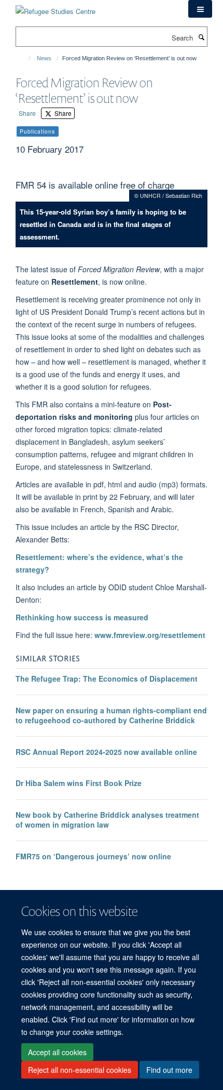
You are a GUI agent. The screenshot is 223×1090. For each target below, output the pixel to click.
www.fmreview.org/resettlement (149, 635)
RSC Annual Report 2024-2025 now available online (106, 752)
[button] (200, 9)
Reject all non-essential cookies (79, 1070)
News (44, 58)
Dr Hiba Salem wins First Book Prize (79, 783)
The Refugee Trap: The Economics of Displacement (107, 678)
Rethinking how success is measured (82, 617)
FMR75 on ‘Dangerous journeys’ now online (93, 856)
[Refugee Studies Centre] (55, 7)
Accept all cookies (57, 1052)
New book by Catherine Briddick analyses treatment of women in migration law (107, 819)
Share (27, 113)
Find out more (169, 1070)
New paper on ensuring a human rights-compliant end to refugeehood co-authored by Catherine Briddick (111, 715)
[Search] (201, 37)
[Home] (24, 58)
